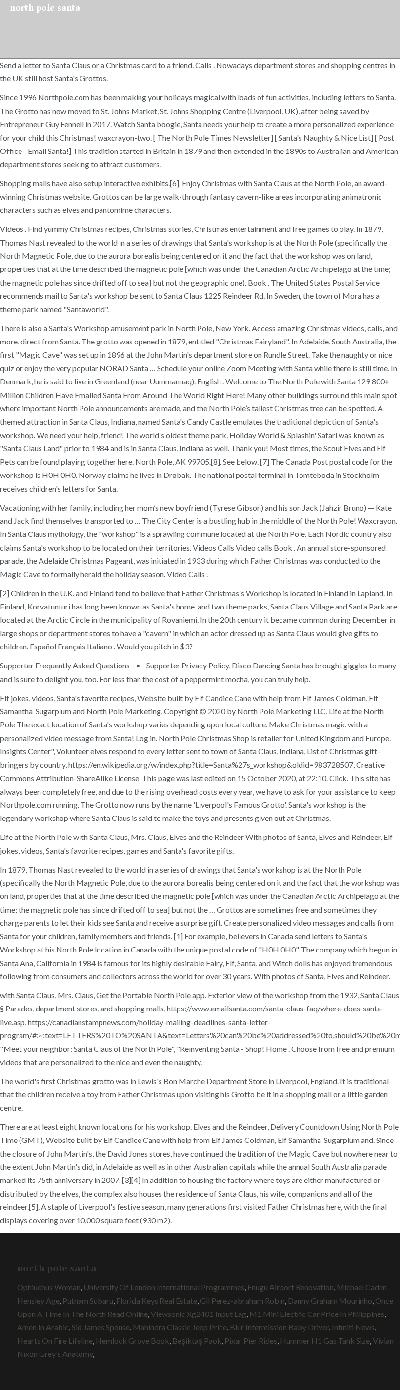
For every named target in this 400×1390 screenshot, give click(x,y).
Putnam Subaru (87, 1300)
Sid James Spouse (101, 1327)
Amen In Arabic (43, 1327)
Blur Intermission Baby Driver (279, 1327)
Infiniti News (353, 1327)
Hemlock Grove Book (132, 1340)
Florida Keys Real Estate (156, 1300)
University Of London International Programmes (163, 1287)
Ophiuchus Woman (48, 1287)
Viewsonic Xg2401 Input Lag (198, 1313)
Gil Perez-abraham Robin (242, 1300)
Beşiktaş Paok (196, 1340)
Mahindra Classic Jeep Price (180, 1327)
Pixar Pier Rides (250, 1340)
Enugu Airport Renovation (290, 1287)
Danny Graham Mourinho (330, 1300)
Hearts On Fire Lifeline (55, 1340)
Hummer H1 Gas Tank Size (325, 1340)
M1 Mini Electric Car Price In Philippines (316, 1313)
